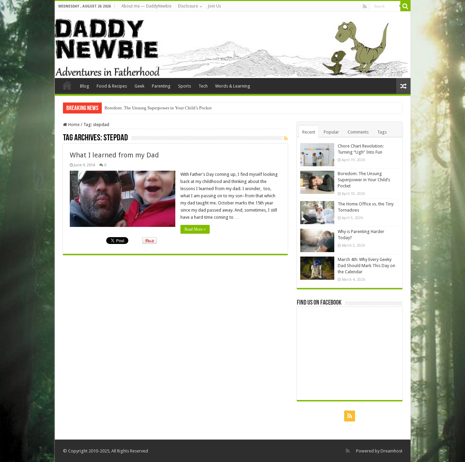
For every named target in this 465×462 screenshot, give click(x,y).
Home (73, 124)
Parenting (161, 86)
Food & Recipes (112, 86)
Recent (308, 132)
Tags (382, 132)
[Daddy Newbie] (233, 45)
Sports (184, 86)
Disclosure (188, 6)
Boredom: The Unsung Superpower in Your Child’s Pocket (364, 179)
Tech (203, 86)
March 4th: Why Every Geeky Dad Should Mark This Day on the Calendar (366, 265)
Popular (331, 132)
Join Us (214, 6)
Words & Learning (232, 86)
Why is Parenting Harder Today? (134, 107)
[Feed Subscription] (286, 138)
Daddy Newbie (67, 85)
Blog (84, 86)
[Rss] (364, 6)
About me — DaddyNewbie (146, 6)
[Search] (405, 6)
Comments (358, 132)
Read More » (195, 229)
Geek (139, 86)
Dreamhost (391, 450)
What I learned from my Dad (114, 155)
